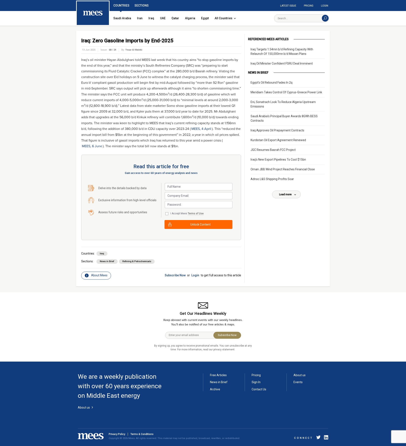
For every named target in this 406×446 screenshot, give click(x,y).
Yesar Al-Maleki (133, 49)
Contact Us (259, 389)
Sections (141, 5)
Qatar (175, 18)
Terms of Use (196, 213)
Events (298, 382)
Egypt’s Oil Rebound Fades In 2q (271, 82)
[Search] (325, 18)
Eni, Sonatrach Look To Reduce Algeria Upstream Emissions (283, 104)
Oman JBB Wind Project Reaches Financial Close (283, 169)
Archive (215, 389)
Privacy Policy (117, 434)
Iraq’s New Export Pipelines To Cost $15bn (278, 159)
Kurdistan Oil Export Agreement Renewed (278, 140)
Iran (140, 18)
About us (300, 375)
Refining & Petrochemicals (136, 261)
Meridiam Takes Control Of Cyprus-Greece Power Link (286, 92)
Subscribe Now (175, 275)
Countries (121, 5)
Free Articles (218, 375)
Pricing (308, 5)
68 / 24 (112, 49)
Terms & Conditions (142, 434)
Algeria (190, 18)
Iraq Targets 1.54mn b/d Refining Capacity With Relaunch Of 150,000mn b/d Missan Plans (282, 51)
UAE (163, 18)
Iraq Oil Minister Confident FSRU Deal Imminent (282, 63)
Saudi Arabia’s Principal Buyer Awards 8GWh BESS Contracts (284, 118)
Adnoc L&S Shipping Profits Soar (272, 179)
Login (324, 5)
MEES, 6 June (92, 146)
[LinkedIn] (325, 438)
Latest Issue (288, 5)
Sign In (256, 382)
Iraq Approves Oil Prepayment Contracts (277, 130)
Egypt (205, 18)
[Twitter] (318, 438)
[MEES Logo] (93, 13)
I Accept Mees (187, 213)
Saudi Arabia (122, 18)
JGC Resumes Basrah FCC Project (273, 149)
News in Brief (107, 261)
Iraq (151, 18)
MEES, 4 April (201, 129)
